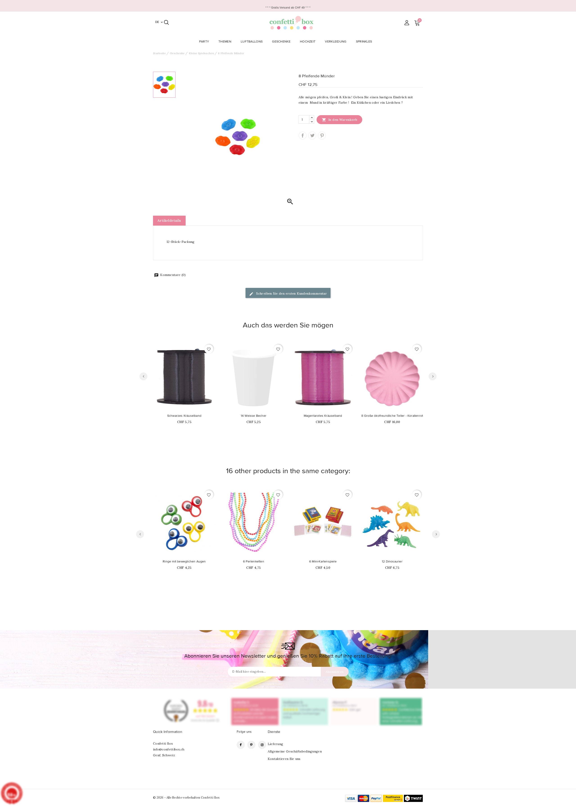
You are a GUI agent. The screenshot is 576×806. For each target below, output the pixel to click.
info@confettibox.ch (168, 749)
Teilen (302, 135)
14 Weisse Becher (253, 416)
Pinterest (322, 135)
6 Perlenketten (253, 562)
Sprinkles (364, 42)
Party (204, 42)
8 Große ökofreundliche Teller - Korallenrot (392, 416)
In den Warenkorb (339, 120)
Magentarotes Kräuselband (323, 416)
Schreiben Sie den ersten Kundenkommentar (291, 293)
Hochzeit (307, 42)
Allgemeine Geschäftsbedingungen (295, 751)
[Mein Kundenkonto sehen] (407, 22)
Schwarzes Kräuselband (184, 416)
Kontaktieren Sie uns (284, 759)
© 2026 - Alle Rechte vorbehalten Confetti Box (186, 797)
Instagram (262, 745)
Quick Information (167, 732)
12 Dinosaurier (392, 562)
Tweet (312, 135)
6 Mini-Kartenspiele (323, 562)
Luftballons (252, 42)
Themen (224, 42)
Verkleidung (335, 42)
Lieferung (275, 744)
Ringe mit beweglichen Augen (184, 562)
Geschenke (281, 42)
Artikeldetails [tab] (169, 220)
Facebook (241, 745)
